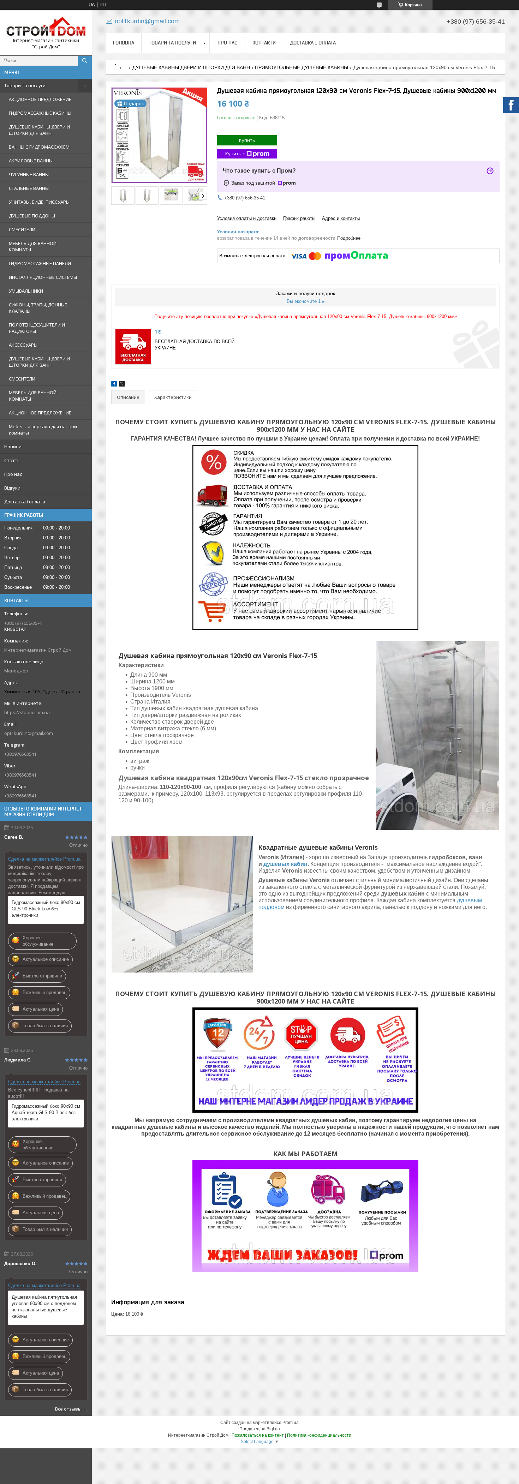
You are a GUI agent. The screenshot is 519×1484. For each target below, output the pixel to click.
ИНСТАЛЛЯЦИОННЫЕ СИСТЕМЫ (43, 277)
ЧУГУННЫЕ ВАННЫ (29, 174)
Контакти (264, 43)
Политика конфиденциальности (319, 1435)
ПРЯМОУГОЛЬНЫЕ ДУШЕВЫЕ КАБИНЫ (301, 67)
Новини (13, 446)
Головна (123, 43)
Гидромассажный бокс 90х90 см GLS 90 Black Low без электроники (46, 909)
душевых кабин (285, 864)
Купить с (235, 153)
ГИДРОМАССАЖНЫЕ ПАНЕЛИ (40, 263)
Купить (247, 140)
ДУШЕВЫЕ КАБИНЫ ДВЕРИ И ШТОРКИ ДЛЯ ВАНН (39, 130)
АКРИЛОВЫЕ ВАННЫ (31, 160)
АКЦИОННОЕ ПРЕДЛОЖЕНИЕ (40, 99)
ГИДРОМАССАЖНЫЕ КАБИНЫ (40, 113)
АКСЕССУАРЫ (23, 345)
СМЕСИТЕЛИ (22, 229)
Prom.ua (290, 1422)
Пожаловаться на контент (258, 1435)
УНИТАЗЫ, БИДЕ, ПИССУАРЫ (39, 202)
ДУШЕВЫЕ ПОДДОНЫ (32, 216)
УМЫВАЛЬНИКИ (26, 291)
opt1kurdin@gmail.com (28, 733)
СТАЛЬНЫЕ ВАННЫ (29, 188)
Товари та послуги (25, 85)
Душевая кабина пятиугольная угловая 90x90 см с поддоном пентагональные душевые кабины (44, 1306)
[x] (122, 385)
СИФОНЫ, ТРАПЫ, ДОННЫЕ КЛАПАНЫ (38, 307)
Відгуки (12, 488)
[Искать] (85, 60)
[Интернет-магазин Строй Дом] (45, 26)
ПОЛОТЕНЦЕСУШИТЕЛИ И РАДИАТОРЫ (37, 328)
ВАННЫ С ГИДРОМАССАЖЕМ (39, 147)
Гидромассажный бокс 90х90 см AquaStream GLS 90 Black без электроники (46, 1112)
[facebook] (114, 385)
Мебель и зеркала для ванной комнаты (43, 429)
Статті (11, 460)
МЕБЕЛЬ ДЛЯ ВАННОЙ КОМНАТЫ (32, 246)
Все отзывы (68, 1409)
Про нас (13, 474)
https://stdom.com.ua (27, 712)
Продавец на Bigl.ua (259, 1428)
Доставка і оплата (24, 501)
